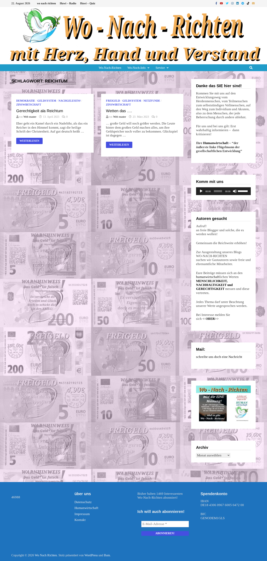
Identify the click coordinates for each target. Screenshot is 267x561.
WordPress (91, 555)
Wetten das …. (119, 111)
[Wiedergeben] (201, 191)
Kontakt (80, 520)
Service (160, 67)
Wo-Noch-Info (136, 67)
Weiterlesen (31, 141)
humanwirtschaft (207, 277)
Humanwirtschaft (215, 143)
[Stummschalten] (235, 191)
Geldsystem (46, 100)
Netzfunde (151, 100)
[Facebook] (216, 3)
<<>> (210, 319)
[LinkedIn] (237, 3)
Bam (107, 555)
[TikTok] (248, 3)
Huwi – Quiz (87, 3)
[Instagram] (232, 3)
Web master (29, 116)
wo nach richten (46, 3)
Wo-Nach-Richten (110, 67)
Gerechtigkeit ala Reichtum (39, 111)
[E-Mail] (253, 3)
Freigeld (113, 100)
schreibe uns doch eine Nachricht (219, 357)
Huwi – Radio (68, 3)
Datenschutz (83, 502)
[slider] (243, 190)
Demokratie (25, 100)
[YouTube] (222, 3)
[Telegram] (243, 3)
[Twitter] (227, 3)
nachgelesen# (69, 100)
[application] (223, 191)
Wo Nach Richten (46, 555)
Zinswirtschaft (28, 104)
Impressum (82, 514)
